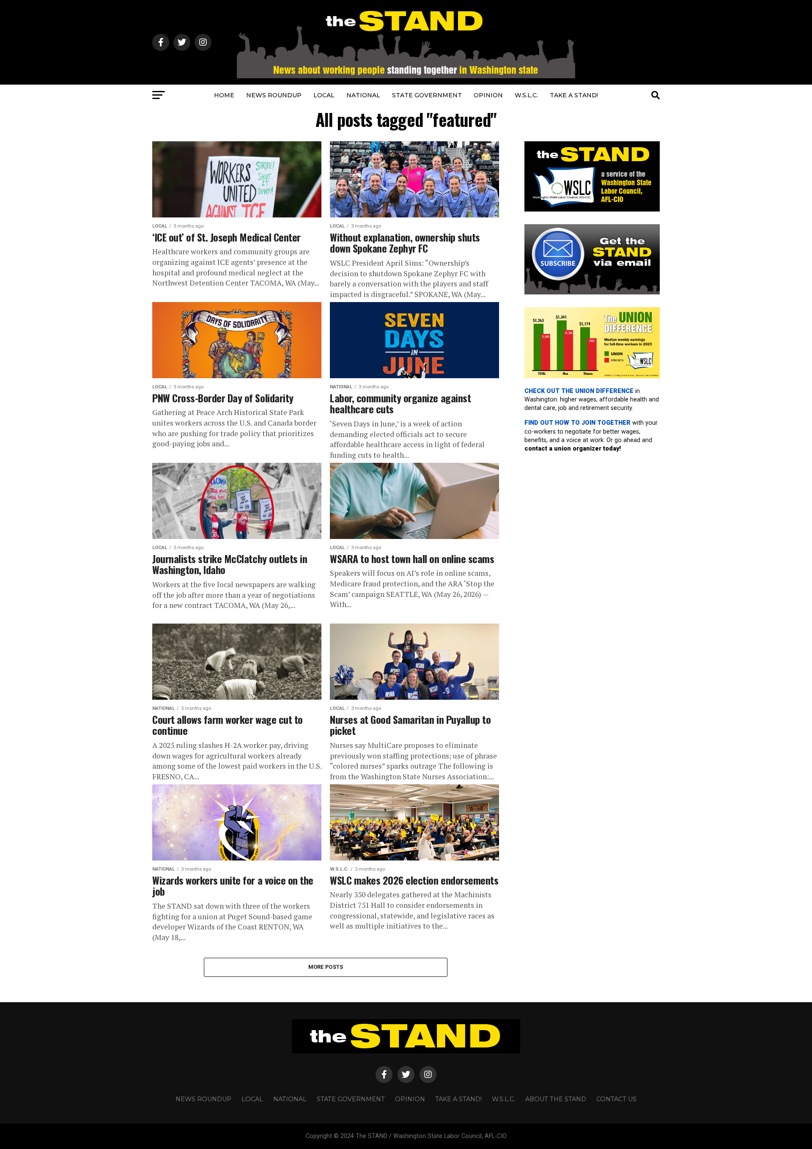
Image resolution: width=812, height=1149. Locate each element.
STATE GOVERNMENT (427, 95)
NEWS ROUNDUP (274, 95)
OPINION (488, 95)
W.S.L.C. (526, 95)
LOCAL (324, 95)
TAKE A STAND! (574, 95)
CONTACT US (616, 1099)
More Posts (325, 967)
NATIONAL (363, 95)
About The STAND (555, 1099)
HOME (224, 95)
